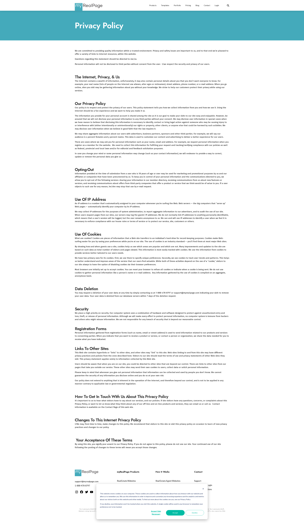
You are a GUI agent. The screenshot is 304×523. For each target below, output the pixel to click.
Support (197, 481)
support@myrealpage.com (86, 481)
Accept (175, 513)
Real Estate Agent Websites (168, 481)
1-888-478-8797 (82, 485)
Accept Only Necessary (156, 512)
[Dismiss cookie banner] (203, 489)
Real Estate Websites (126, 481)
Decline (194, 513)
